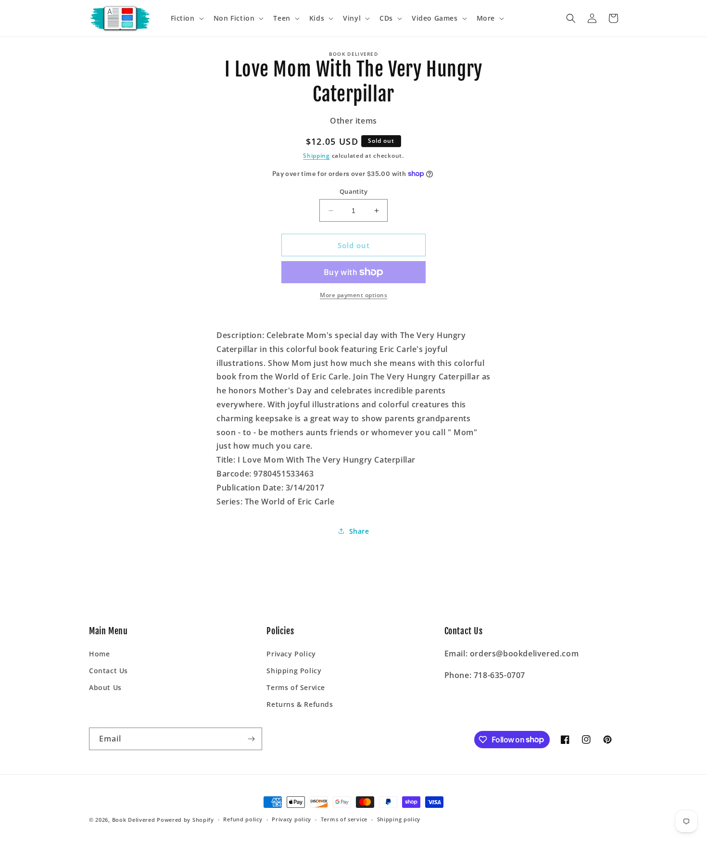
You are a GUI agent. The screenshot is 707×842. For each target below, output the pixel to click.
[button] (186, 18)
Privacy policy (291, 819)
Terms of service (344, 819)
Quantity (353, 191)
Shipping (316, 155)
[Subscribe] (251, 739)
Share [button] (359, 531)
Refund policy (242, 819)
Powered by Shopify (185, 819)
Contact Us (108, 670)
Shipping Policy (293, 670)
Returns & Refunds (299, 704)
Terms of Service (295, 687)
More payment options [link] (353, 295)
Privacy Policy (291, 653)
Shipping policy (399, 819)
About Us (105, 687)
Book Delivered (133, 819)
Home (99, 653)
